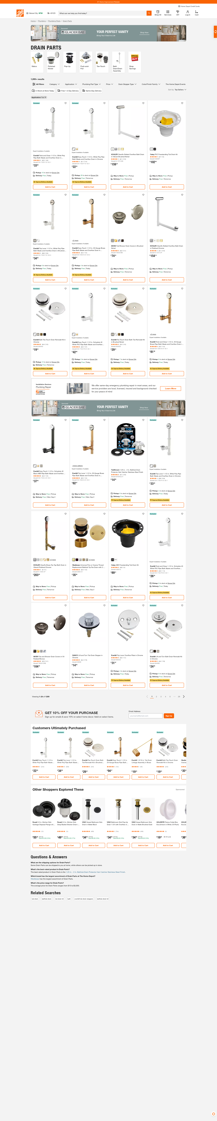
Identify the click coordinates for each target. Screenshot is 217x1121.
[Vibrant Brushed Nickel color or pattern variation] (112, 149)
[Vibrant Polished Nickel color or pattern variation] (41, 559)
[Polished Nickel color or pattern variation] (119, 149)
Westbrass (35, 879)
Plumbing (42, 21)
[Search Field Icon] (149, 13)
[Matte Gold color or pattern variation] (77, 149)
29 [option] (179, 696)
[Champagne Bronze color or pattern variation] (83, 559)
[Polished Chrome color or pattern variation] (115, 149)
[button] (177, 90)
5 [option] (170, 696)
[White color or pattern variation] (151, 149)
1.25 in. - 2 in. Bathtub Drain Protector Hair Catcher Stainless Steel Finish (95, 872)
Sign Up (169, 716)
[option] (183, 696)
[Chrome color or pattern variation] (73, 149)
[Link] (50, 145)
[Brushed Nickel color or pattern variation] (34, 240)
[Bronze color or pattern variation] (154, 651)
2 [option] (156, 696)
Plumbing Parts (54, 21)
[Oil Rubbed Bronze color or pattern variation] (122, 240)
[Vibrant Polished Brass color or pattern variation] (122, 149)
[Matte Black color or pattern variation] (44, 334)
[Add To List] (65, 103)
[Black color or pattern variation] (154, 149)
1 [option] (151, 696)
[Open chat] (215, 32)
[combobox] (102, 13)
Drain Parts (67, 21)
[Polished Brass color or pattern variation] (115, 240)
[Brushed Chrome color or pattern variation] (38, 559)
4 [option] (165, 696)
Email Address (134, 711)
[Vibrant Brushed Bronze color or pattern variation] (48, 559)
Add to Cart (50, 187)
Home (33, 21)
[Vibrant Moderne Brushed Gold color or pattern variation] (44, 559)
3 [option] (161, 696)
